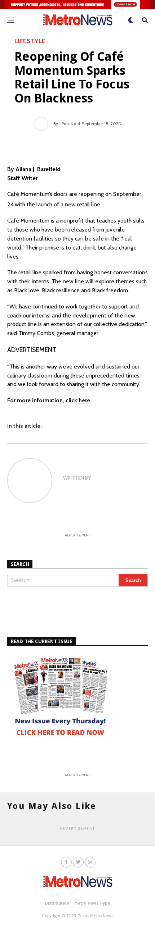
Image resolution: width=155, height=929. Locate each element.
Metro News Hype (92, 903)
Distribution (57, 903)
